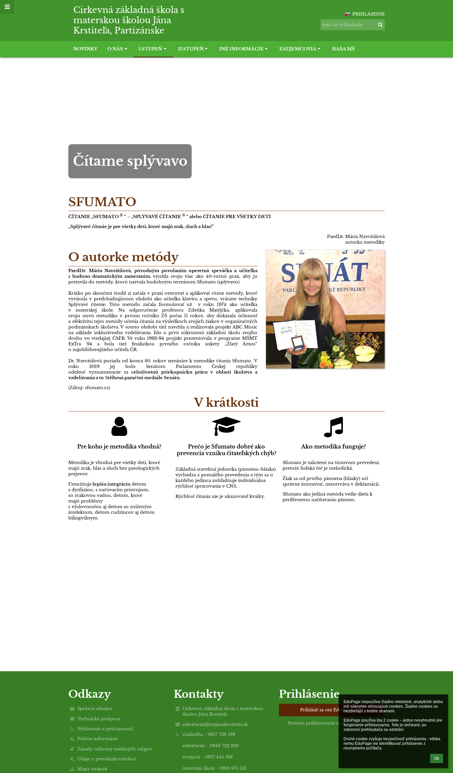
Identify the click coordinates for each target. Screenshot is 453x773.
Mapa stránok (92, 769)
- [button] (339, 11)
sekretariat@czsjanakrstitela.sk (215, 724)
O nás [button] (115, 49)
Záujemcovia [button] (297, 49)
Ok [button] (436, 758)
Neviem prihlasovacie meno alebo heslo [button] (331, 723)
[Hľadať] (380, 25)
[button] (341, 11)
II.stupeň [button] (191, 49)
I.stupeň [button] (150, 49)
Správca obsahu (94, 708)
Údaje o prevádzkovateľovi (106, 759)
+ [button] (337, 11)
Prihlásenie (368, 14)
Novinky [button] (85, 49)
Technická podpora (98, 719)
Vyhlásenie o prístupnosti (105, 729)
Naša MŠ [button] (343, 49)
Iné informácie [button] (241, 49)
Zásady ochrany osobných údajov (114, 749)
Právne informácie (97, 739)
